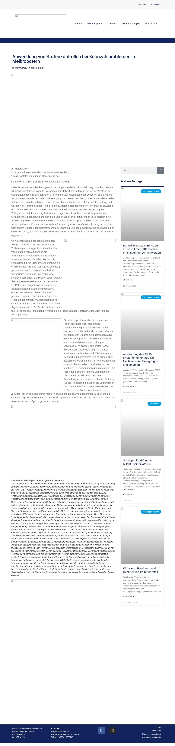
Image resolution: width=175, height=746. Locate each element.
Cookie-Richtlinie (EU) (151, 737)
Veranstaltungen (131, 23)
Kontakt (142, 4)
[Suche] (160, 170)
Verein (78, 23)
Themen (111, 23)
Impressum (156, 731)
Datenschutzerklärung (151, 734)
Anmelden (155, 4)
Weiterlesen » (128, 280)
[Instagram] (112, 730)
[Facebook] (101, 730)
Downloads (151, 23)
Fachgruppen (94, 23)
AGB (159, 727)
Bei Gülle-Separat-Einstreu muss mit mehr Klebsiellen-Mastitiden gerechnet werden (142, 249)
